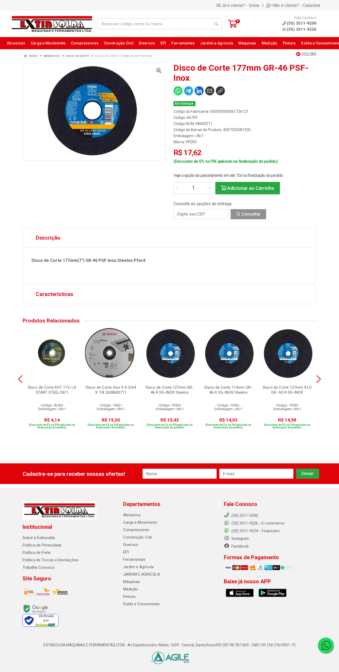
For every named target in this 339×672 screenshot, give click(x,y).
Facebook (239, 546)
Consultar (250, 214)
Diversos (130, 544)
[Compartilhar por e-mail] (209, 90)
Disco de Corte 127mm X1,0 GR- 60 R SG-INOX (287, 390)
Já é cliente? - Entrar (241, 5)
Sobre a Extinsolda (39, 537)
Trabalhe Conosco (39, 567)
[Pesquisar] (216, 23)
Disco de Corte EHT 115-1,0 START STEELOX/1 (52, 390)
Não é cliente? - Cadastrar (296, 5)
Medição (130, 589)
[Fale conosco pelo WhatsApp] (326, 645)
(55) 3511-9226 (301, 29)
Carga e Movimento (140, 522)
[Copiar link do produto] (220, 90)
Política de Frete (37, 552)
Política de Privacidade (42, 545)
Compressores (136, 529)
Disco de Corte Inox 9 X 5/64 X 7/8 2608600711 (111, 390)
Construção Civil (137, 537)
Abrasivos (132, 515)
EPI (126, 552)
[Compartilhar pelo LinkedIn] (199, 90)
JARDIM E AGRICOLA (141, 574)
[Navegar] (20, 379)
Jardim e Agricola (138, 567)
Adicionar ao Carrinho (250, 188)
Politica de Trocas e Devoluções (50, 560)
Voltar (308, 54)
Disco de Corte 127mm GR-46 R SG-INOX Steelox (170, 390)
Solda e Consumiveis (141, 604)
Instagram (239, 538)
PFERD (191, 142)
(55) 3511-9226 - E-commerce (257, 523)
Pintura (129, 596)
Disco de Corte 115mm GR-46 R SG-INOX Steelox (228, 390)
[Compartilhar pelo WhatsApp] (177, 90)
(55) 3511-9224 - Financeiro (255, 530)
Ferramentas (134, 559)
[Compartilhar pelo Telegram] (188, 90)
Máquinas (131, 581)
